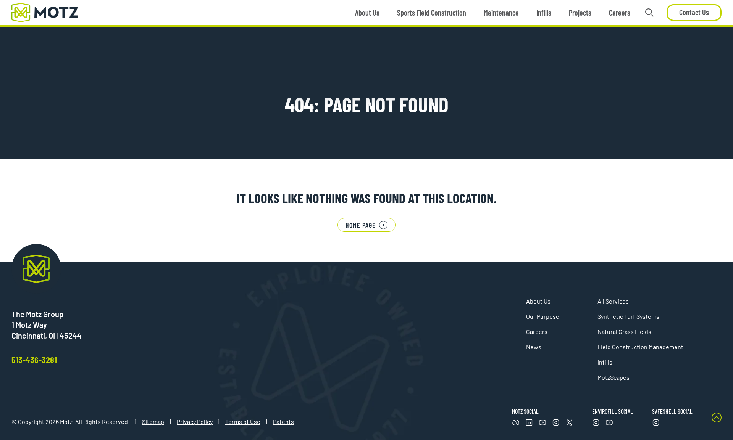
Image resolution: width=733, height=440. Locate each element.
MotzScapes (613, 377)
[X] (569, 422)
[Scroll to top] (717, 419)
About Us (538, 301)
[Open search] (649, 12)
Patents (283, 421)
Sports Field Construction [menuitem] (431, 12)
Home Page (360, 225)
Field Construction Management (640, 346)
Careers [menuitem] (619, 12)
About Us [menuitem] (367, 12)
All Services (613, 301)
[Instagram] (556, 422)
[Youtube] (542, 422)
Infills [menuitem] (543, 12)
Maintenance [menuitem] (501, 12)
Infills (604, 362)
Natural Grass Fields (624, 331)
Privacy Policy (195, 421)
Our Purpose (542, 316)
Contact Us (694, 12)
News (533, 346)
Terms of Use (242, 421)
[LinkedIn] (529, 422)
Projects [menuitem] (580, 12)
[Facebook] (516, 422)
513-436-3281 (34, 360)
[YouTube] (609, 422)
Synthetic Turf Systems (628, 316)
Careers (536, 331)
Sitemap (153, 421)
